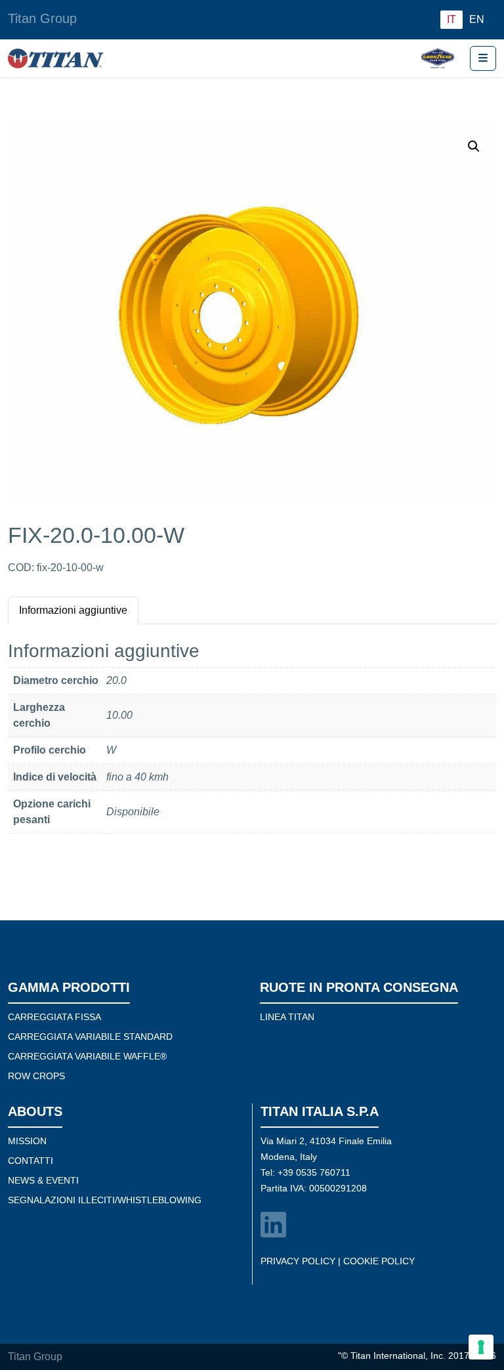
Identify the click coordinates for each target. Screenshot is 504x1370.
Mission (27, 1141)
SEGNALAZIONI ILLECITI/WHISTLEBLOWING (104, 1200)
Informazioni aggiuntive (73, 610)
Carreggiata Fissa (54, 1017)
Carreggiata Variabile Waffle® (87, 1056)
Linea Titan (287, 1017)
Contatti (30, 1160)
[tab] (73, 610)
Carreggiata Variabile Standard (90, 1036)
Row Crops (36, 1076)
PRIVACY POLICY (298, 1261)
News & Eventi (43, 1180)
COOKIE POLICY (379, 1261)
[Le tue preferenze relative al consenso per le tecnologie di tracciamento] (481, 1347)
